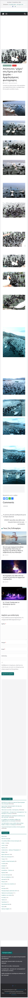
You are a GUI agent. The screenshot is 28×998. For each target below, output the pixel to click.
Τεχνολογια (4, 902)
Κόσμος (3, 881)
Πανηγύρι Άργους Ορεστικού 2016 (9, 890)
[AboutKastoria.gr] (3, 13)
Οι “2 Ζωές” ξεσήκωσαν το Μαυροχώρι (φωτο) (11, 603)
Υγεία (2, 906)
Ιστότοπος (4, 656)
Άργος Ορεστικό (5, 854)
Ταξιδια (3, 899)
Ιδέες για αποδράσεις (6, 877)
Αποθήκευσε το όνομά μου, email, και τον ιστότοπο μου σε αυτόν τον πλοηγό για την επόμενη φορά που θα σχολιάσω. (12, 667)
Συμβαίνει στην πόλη (6, 895)
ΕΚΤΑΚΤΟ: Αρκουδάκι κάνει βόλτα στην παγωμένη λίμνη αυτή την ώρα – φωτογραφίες (14, 522)
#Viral (2, 836)
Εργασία (3, 872)
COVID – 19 (3, 843)
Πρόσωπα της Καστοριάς (7, 893)
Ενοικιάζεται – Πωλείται (7, 870)
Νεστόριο (3, 888)
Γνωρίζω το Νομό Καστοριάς (7, 861)
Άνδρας (3, 852)
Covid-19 (3, 845)
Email (3, 649)
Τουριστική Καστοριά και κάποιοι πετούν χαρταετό (13, 827)
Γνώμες (3, 859)
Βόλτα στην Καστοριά (7, 65)
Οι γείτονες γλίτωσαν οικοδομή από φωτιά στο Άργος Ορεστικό (14, 515)
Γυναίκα (3, 863)
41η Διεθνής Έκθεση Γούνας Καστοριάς (10, 841)
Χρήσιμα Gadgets (5, 908)
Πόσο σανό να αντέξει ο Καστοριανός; (14, 5)
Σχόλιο (3, 624)
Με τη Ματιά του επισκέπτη (7, 884)
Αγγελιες (3, 847)
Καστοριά (14, 65)
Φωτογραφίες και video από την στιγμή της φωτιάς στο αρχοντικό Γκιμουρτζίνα (14, 577)
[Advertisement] (14, 34)
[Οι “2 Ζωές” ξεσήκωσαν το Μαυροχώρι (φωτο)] (14, 588)
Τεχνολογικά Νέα (5, 904)
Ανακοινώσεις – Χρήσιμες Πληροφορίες (10, 850)
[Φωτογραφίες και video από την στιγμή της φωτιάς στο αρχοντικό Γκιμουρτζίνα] (14, 561)
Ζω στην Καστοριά (5, 874)
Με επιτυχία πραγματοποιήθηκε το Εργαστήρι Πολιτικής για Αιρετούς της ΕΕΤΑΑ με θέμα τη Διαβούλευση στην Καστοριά (13, 549)
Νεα (2, 886)
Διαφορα (3, 865)
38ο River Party (4, 838)
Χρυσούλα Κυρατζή (13, 83)
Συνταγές (3, 897)
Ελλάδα (3, 868)
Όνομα (3, 642)
